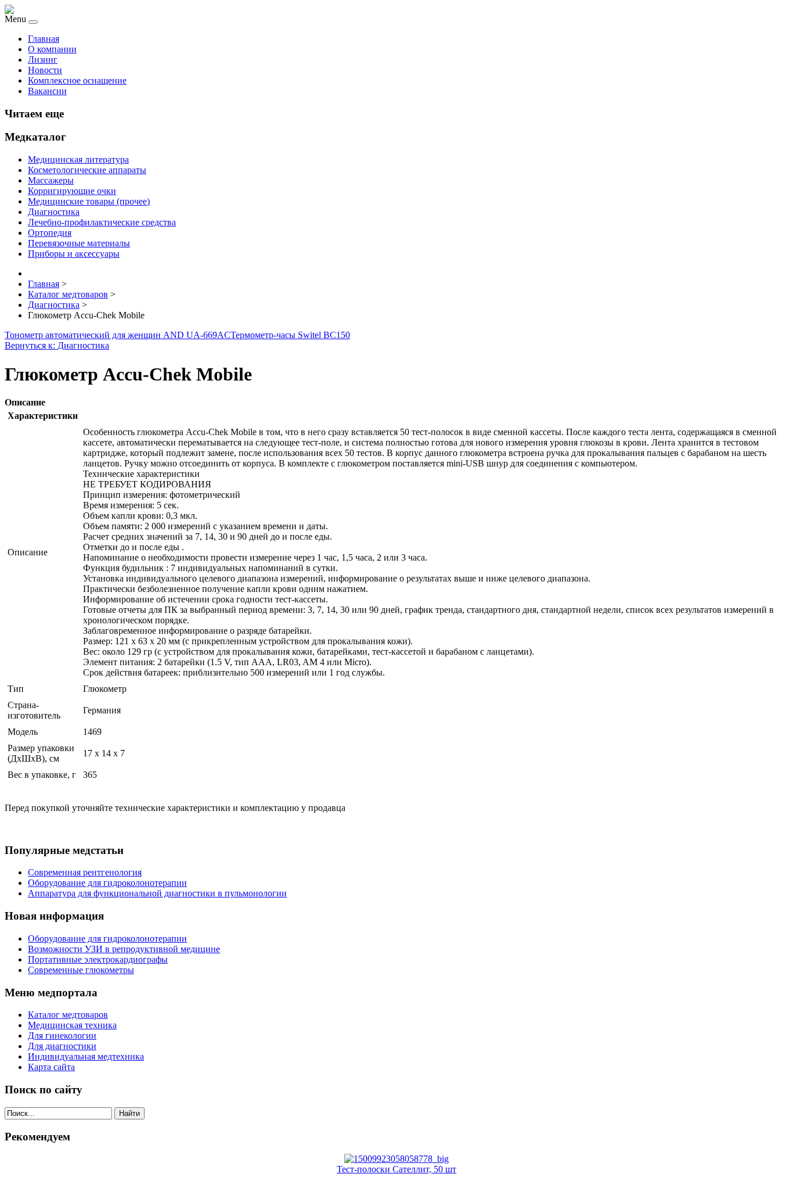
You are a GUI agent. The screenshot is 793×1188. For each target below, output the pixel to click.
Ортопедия (49, 233)
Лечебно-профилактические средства (102, 222)
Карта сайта (51, 1067)
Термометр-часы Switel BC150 (290, 335)
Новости (45, 70)
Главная (43, 39)
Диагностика (54, 212)
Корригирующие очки (72, 191)
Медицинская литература (78, 159)
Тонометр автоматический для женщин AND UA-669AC (117, 335)
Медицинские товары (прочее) (89, 201)
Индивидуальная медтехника (86, 1056)
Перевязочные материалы (79, 243)
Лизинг (42, 59)
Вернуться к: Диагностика (57, 345)
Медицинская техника (72, 1025)
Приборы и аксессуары (74, 254)
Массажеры (51, 180)
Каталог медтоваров (68, 1015)
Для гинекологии (62, 1035)
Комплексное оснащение (77, 80)
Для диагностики (62, 1046)
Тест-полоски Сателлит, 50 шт (396, 1169)
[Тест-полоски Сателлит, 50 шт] (396, 1159)
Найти (129, 1113)
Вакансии (47, 91)
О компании (52, 49)
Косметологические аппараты (87, 170)
